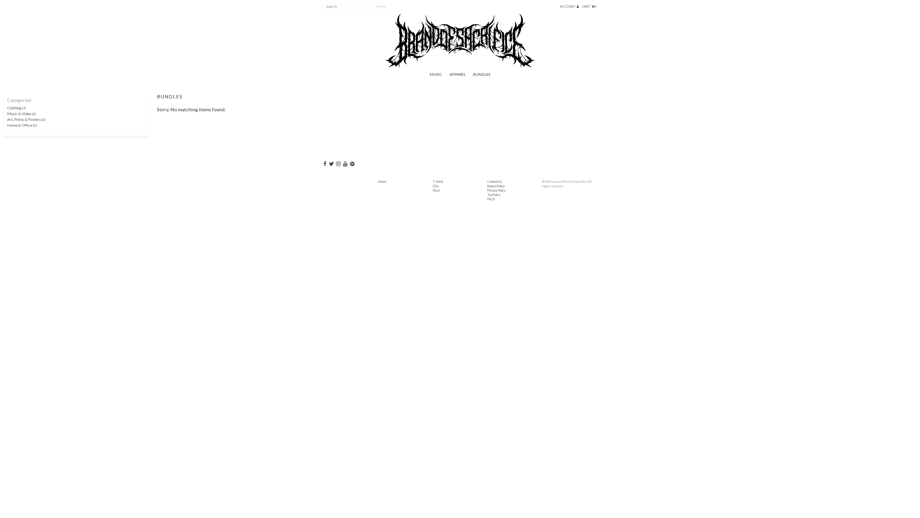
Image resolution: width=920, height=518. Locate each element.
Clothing (16, 108)
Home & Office (22, 125)
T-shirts (438, 181)
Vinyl (436, 190)
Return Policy (496, 186)
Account (568, 6)
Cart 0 (589, 6)
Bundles (481, 74)
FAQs (491, 199)
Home (382, 181)
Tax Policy (493, 195)
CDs (436, 186)
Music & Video (21, 113)
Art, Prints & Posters (26, 119)
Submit (381, 6)
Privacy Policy (496, 190)
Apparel (457, 74)
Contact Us (494, 181)
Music (436, 74)
